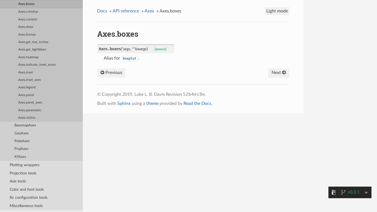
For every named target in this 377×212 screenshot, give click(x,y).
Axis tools (18, 181)
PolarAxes (22, 141)
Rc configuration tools (28, 197)
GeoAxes (21, 133)
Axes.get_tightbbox (32, 49)
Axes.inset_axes (29, 79)
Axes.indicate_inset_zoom (37, 64)
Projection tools (23, 173)
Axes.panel (26, 95)
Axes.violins (26, 117)
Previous (113, 72)
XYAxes (20, 157)
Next (277, 72)
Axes (149, 11)
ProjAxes (21, 149)
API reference (126, 11)
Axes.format (27, 34)
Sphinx (124, 103)
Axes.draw (25, 26)
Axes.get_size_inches (33, 42)
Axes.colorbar (28, 11)
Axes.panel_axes (30, 102)
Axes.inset (25, 72)
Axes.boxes (26, 4)
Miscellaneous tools (26, 206)
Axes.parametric (29, 110)
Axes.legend (27, 87)
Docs (102, 11)
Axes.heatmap (28, 57)
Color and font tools (27, 189)
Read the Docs (197, 103)
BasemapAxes (25, 125)
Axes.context (27, 19)
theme (152, 103)
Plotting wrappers (24, 165)
